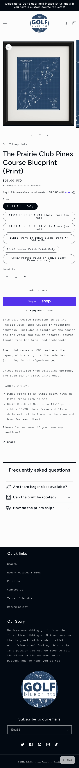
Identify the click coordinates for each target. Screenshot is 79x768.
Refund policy (17, 606)
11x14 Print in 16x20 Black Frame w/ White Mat (39, 239)
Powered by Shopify (51, 762)
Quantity (9, 269)
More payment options (39, 310)
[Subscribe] (67, 729)
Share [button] (11, 441)
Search (12, 563)
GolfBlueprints (33, 762)
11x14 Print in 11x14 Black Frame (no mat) (39, 216)
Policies (13, 580)
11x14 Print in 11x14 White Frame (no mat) (39, 228)
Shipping (8, 185)
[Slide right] (48, 135)
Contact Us (15, 589)
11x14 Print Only (20, 206)
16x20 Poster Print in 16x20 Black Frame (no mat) (39, 259)
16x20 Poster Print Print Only (31, 249)
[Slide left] (31, 135)
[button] (5, 23)
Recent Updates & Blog (24, 572)
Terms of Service (20, 598)
